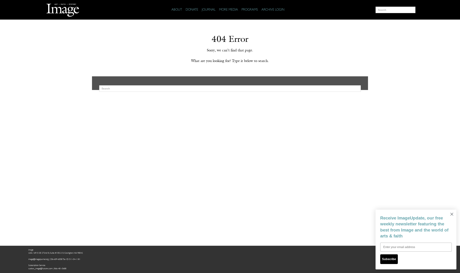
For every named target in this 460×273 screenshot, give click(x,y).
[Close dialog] (452, 214)
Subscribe (389, 259)
